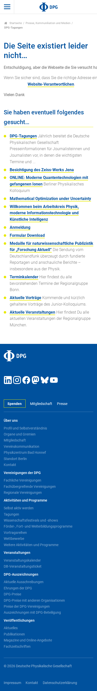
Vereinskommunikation (21, 446)
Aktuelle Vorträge (25, 297)
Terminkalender (24, 277)
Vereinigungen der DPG (22, 473)
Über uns (11, 420)
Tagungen (11, 514)
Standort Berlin (15, 459)
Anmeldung (20, 227)
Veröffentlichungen (19, 620)
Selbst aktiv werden (19, 508)
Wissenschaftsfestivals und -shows (31, 520)
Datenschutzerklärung (60, 683)
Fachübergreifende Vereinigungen (30, 487)
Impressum (12, 683)
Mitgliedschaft (41, 404)
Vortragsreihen (15, 533)
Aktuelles (11, 628)
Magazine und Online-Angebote (28, 640)
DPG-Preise (12, 594)
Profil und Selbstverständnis (25, 428)
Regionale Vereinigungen (23, 493)
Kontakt (10, 465)
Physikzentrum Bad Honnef (25, 452)
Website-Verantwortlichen (51, 84)
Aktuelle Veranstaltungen (32, 312)
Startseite (15, 23)
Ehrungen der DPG (18, 588)
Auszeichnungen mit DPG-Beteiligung (32, 612)
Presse (62, 404)
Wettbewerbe (14, 539)
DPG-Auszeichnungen (21, 574)
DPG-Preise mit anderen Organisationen (34, 600)
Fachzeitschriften (17, 646)
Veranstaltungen (17, 553)
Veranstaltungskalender (22, 560)
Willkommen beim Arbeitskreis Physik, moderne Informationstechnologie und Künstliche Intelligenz (44, 213)
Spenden (14, 404)
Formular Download (27, 235)
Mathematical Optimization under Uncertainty (50, 198)
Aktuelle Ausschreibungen (24, 582)
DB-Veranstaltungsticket (23, 566)
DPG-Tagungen (23, 136)
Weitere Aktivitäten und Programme (31, 545)
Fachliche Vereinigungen (22, 480)
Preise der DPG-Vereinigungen (27, 606)
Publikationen (14, 634)
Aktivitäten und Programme (25, 500)
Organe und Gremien (20, 434)
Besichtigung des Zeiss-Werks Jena (42, 169)
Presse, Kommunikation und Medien (48, 23)
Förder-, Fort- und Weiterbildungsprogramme (38, 526)
